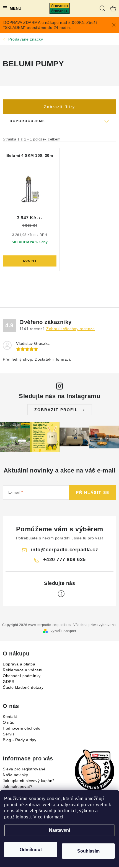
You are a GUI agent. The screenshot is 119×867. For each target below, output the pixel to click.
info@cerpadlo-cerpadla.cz (64, 549)
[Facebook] (61, 593)
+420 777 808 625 (64, 559)
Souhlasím (88, 851)
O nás (8, 722)
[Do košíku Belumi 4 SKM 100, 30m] (29, 261)
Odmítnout (31, 849)
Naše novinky (15, 775)
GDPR (8, 681)
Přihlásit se (92, 492)
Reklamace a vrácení (23, 670)
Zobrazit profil (56, 410)
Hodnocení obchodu (22, 728)
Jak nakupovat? (17, 786)
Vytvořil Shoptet (63, 631)
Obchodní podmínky (22, 676)
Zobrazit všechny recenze (70, 328)
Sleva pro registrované (24, 769)
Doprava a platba (19, 664)
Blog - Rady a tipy (19, 740)
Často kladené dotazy (23, 687)
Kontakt (10, 716)
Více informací (48, 817)
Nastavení (59, 830)
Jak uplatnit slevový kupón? (29, 780)
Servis (8, 734)
